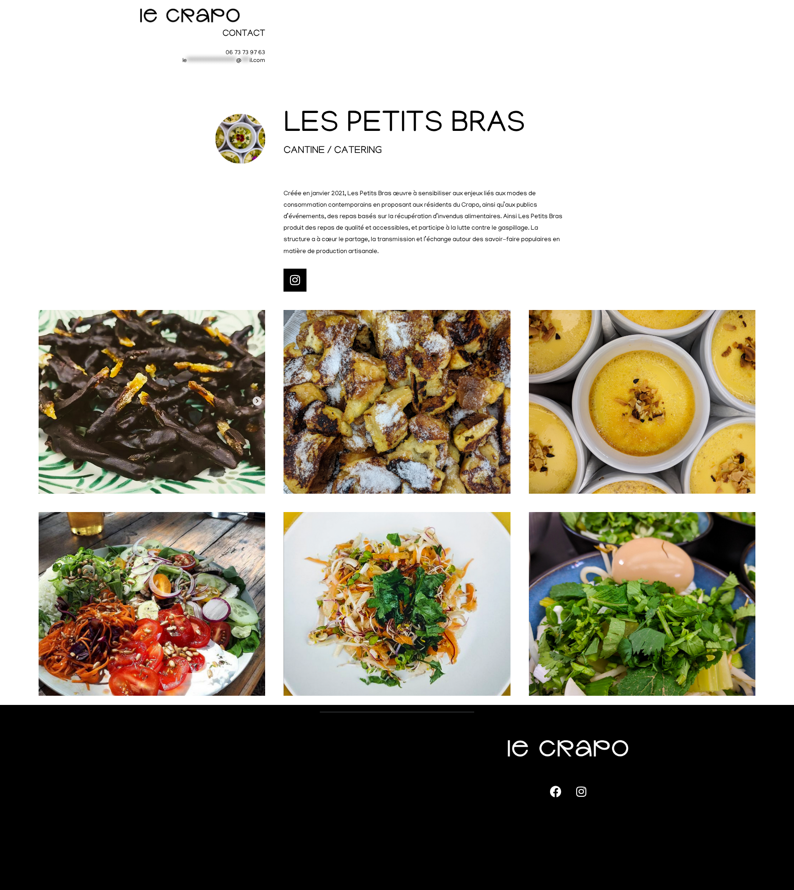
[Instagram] (295, 280)
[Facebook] (555, 791)
